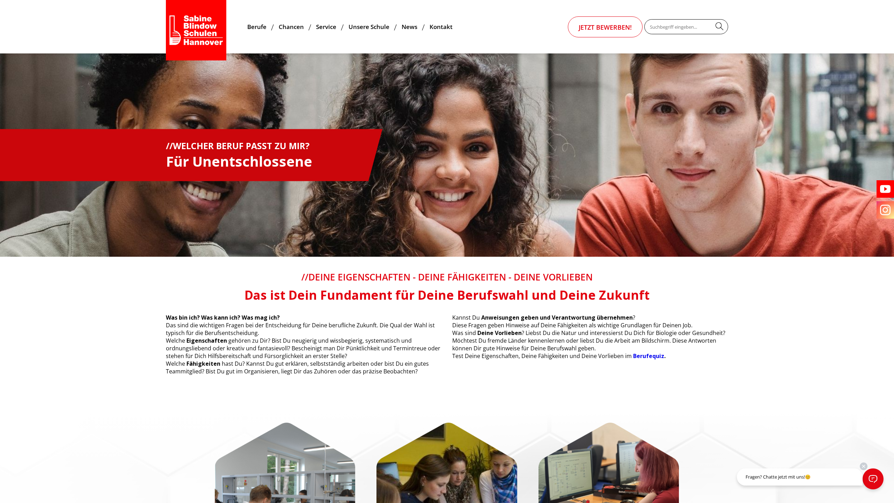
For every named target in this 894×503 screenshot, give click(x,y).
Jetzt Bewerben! (605, 27)
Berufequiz (648, 356)
